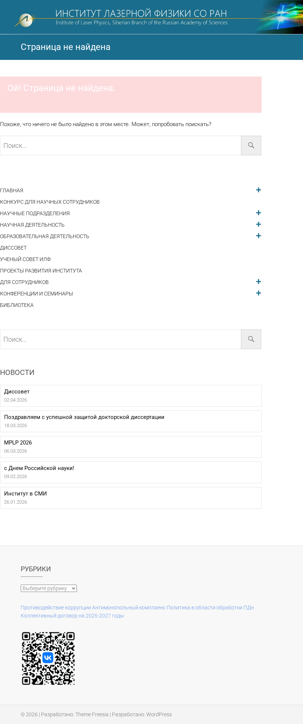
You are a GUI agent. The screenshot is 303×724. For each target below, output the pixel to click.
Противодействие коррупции (56, 607)
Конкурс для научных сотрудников (50, 202)
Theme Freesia (92, 714)
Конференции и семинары (36, 294)
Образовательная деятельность (44, 236)
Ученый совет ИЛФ (25, 259)
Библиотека (17, 305)
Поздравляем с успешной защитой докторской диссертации (84, 417)
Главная (11, 190)
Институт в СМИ (25, 493)
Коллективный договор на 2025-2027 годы (72, 616)
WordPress (159, 714)
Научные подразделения (35, 213)
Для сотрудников (24, 282)
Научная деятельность (32, 225)
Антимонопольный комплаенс (129, 607)
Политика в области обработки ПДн (210, 607)
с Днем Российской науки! (39, 468)
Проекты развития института (41, 271)
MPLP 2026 (18, 442)
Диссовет (13, 248)
